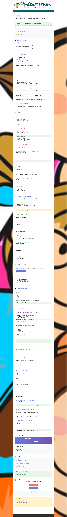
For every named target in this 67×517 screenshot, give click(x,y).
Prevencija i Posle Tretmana (21, 32)
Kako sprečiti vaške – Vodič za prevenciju (23, 463)
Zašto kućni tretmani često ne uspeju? (21, 474)
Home (15, 13)
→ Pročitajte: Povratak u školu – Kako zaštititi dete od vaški (23, 321)
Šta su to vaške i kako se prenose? (22, 460)
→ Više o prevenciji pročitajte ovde (20, 260)
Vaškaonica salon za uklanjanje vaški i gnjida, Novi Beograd (15, 11)
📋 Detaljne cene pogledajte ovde (21, 270)
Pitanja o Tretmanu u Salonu (21, 31)
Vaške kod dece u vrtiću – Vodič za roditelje (22, 473)
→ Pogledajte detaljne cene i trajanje (20, 147)
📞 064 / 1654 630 (33, 441)
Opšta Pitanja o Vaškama (21, 29)
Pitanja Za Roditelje (20, 35)
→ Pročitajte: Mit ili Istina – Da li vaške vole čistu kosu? (23, 50)
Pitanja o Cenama (19, 34)
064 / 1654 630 (35, 493)
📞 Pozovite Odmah (33, 485)
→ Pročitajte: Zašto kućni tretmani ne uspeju (21, 308)
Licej (52, 515)
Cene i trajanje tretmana (20, 466)
